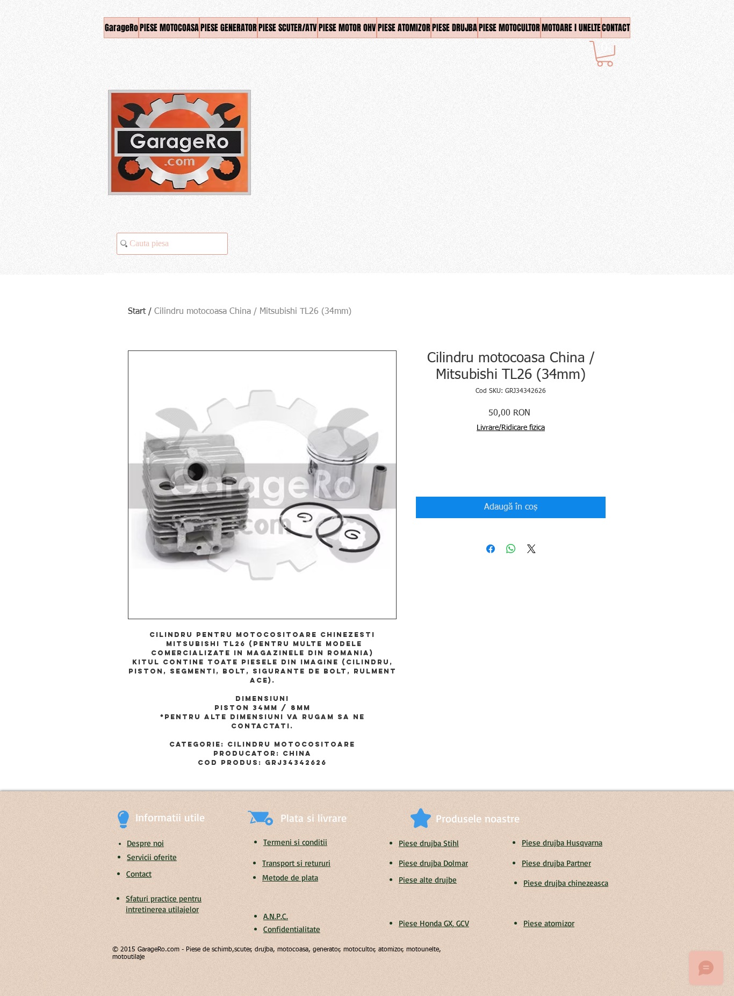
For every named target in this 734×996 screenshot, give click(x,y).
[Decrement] (423, 469)
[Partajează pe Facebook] (490, 548)
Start (137, 311)
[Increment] (456, 469)
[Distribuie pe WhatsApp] (511, 548)
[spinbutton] (440, 469)
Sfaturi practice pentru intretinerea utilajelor (164, 903)
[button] (604, 54)
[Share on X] (531, 548)
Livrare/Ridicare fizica (511, 428)
